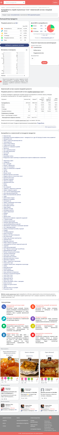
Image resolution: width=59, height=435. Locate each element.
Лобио (5, 266)
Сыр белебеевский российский (11, 224)
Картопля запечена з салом (11, 258)
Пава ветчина (7, 136)
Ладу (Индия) (7, 207)
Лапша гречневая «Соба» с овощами (13, 281)
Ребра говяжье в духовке (10, 242)
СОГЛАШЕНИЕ (33, 429)
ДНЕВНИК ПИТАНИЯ (7, 417)
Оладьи (5, 230)
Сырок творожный (8, 211)
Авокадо (5, 154)
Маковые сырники (8, 179)
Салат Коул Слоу (8, 275)
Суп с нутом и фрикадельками (11, 191)
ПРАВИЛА (39, 429)
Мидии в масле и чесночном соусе (13, 176)
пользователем (15, 15)
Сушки (5, 170)
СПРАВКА (32, 420)
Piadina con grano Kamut (10, 284)
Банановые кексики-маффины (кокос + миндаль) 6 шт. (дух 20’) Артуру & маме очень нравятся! (29, 137)
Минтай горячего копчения (11, 174)
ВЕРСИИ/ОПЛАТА (34, 422)
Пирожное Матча (8, 278)
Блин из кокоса (7, 283)
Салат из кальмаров (8, 167)
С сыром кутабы (7, 219)
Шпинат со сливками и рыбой (11, 146)
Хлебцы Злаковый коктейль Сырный (13, 228)
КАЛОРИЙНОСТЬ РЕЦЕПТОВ (22, 423)
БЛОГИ (4, 423)
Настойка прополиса (9, 151)
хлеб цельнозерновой (9, 247)
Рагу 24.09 (6, 153)
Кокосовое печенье (8, 205)
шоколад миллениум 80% (10, 193)
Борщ (5, 184)
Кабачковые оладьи (8, 198)
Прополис (6, 148)
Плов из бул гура (8, 262)
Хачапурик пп (7, 201)
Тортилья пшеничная (9, 253)
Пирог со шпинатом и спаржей (11, 168)
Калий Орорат (7, 269)
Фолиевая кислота (8, 210)
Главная (3, 7)
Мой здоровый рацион (34, 15)
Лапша (5, 185)
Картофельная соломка (9, 256)
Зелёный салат (7, 239)
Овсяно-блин (7, 216)
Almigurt (5, 213)
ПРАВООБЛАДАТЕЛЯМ (35, 417)
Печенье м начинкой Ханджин (11, 273)
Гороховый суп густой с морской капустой (15, 244)
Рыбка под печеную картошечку (12, 238)
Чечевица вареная (8, 232)
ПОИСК (18, 417)
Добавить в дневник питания (14, 45)
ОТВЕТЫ (18, 426)
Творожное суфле (8, 160)
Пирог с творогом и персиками (11, 261)
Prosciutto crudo (7, 289)
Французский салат (8, 182)
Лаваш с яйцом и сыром (10, 190)
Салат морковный (8, 270)
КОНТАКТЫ (32, 426)
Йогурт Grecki (7, 173)
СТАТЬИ (4, 426)
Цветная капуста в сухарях (10, 287)
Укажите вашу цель (36, 45)
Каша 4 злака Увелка (9, 143)
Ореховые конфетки (9, 259)
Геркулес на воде (8, 208)
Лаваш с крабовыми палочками (12, 202)
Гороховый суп (7, 142)
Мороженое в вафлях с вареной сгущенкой (15, 218)
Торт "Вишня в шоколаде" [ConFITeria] (13, 249)
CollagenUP (6, 162)
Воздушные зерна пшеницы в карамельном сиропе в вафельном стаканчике (24, 157)
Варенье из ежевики (9, 199)
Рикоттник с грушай (8, 255)
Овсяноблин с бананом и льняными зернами (15, 225)
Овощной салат (7, 139)
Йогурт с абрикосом (9, 165)
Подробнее (40, 123)
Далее (44, 62)
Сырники (5, 245)
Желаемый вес (35, 55)
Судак (5, 196)
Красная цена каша (8, 177)
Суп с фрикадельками (9, 227)
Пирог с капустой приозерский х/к (12, 140)
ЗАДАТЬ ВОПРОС (34, 424)
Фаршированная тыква (9, 250)
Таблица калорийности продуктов (13, 7)
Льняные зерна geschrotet (10, 222)
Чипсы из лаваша (8, 180)
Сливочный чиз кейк (9, 145)
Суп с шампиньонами (9, 150)
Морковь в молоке (8, 241)
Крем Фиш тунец (8, 280)
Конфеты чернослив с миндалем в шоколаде (15, 264)
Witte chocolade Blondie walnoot (12, 194)
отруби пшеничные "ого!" (43, 7)
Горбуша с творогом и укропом (12, 188)
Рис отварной (7, 187)
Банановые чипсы (8, 156)
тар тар (5, 171)
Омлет (5, 215)
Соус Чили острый (8, 204)
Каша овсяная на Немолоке (11, 272)
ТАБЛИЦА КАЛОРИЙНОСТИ (22, 420)
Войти (55, 2)
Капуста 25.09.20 (7, 233)
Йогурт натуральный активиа (11, 252)
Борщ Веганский (7, 267)
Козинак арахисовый (9, 221)
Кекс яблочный (7, 236)
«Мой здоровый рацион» (50, 127)
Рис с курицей (7, 163)
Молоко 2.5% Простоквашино (11, 235)
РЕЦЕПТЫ (5, 420)
